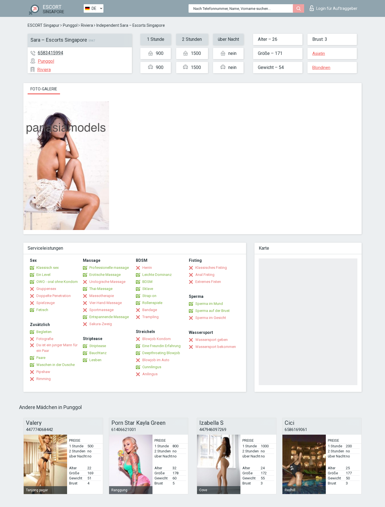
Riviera (87, 25)
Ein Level (43, 275)
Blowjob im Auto (155, 360)
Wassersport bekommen (215, 347)
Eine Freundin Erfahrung (161, 346)
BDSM (147, 282)
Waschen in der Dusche (55, 365)
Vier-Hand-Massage (105, 303)
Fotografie (44, 339)
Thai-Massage (100, 289)
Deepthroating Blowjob (161, 353)
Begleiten (44, 332)
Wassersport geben (211, 340)
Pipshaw (43, 372)
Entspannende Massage (109, 317)
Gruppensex (46, 289)
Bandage (149, 310)
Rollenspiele (152, 303)
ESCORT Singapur (43, 25)
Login (336, 8)
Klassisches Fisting (211, 267)
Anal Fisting (204, 275)
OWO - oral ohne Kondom (57, 282)
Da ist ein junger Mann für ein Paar (57, 348)
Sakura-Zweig (100, 324)
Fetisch (42, 310)
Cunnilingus (151, 367)
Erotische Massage (105, 275)
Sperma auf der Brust (212, 311)
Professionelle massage (109, 267)
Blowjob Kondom (156, 339)
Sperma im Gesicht (210, 318)
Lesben (95, 360)
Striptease (97, 346)
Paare (40, 358)
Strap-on (149, 296)
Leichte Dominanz (157, 275)
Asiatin (318, 53)
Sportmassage (101, 310)
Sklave (147, 289)
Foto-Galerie (43, 89)
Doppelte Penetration (53, 296)
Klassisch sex (47, 267)
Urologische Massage (107, 282)
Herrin (147, 267)
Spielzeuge (45, 303)
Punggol (70, 25)
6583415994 (50, 52)
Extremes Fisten (208, 282)
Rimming (43, 379)
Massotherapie (101, 296)
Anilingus (150, 374)
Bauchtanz (98, 353)
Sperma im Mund (209, 303)
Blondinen (321, 67)
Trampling (150, 317)
